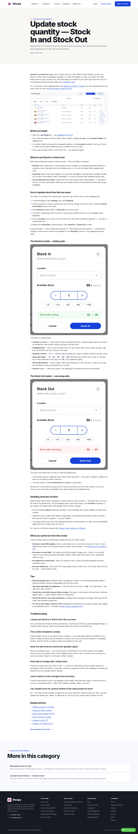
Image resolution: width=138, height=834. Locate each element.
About (113, 802)
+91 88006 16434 (15, 815)
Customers (66, 4)
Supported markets (117, 805)
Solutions (46, 4)
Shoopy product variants (42, 710)
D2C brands (68, 805)
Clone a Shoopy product (41, 717)
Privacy (113, 814)
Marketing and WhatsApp (49, 814)
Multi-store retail (46, 817)
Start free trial (122, 4)
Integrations (91, 808)
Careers (113, 811)
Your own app (45, 805)
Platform (35, 4)
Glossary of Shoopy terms (42, 724)
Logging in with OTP (65, 135)
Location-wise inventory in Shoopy (71, 528)
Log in (95, 4)
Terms (113, 817)
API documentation (93, 814)
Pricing (56, 4)
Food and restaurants (71, 808)
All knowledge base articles (40, 729)
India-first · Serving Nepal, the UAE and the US (117, 830)
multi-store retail (68, 82)
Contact (113, 808)
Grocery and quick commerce (73, 802)
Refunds (113, 820)
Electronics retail (69, 811)
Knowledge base (92, 817)
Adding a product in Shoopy (74, 86)
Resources (77, 4)
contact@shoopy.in (16, 817)
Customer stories (92, 805)
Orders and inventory (47, 811)
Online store (44, 802)
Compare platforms (93, 811)
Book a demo (106, 4)
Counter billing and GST (48, 808)
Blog (88, 802)
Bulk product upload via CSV (61, 89)
